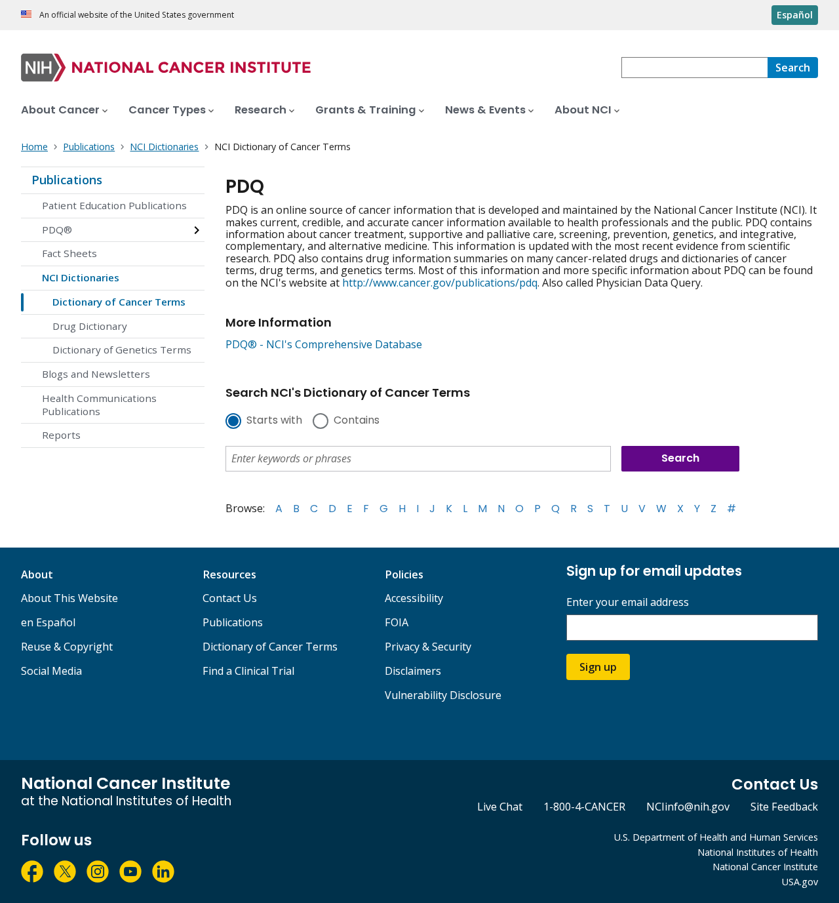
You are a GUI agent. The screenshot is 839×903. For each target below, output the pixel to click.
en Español (48, 622)
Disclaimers (413, 671)
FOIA (396, 622)
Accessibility (414, 598)
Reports (61, 434)
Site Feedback (784, 806)
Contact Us (230, 598)
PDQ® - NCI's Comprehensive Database (323, 344)
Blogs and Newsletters (96, 373)
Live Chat (499, 806)
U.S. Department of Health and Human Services (716, 837)
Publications (66, 180)
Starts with (274, 421)
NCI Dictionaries (80, 277)
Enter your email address (627, 602)
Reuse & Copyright (67, 646)
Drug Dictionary (89, 325)
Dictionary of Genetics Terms (121, 349)
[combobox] (694, 67)
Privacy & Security (428, 646)
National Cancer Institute (765, 866)
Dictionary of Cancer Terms (118, 301)
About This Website (69, 598)
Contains (357, 421)
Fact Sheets (69, 253)
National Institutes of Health (757, 852)
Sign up (598, 667)
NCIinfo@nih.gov (688, 806)
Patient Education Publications (114, 205)
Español (795, 15)
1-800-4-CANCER (584, 806)
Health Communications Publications (99, 404)
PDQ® (57, 229)
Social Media (51, 671)
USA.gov (800, 881)
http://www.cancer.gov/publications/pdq (439, 282)
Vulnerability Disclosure (443, 695)
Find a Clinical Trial (248, 671)
